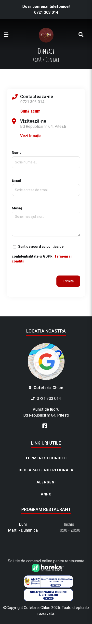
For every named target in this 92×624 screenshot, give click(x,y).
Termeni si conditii (46, 458)
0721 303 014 (46, 12)
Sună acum (30, 111)
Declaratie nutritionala (46, 470)
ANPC (46, 494)
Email (16, 180)
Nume (16, 153)
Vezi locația (30, 135)
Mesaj (17, 208)
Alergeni (46, 482)
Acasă (37, 59)
